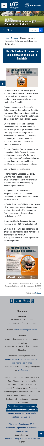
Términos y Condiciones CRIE (21, 424)
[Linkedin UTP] (28, 301)
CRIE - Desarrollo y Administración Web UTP (22, 438)
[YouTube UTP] (20, 301)
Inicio (7, 38)
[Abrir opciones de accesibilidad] (3, 83)
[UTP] (14, 5)
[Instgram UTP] (24, 301)
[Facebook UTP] (11, 301)
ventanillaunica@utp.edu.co (26, 410)
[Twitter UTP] (16, 301)
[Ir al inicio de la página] (41, 434)
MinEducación (23, 370)
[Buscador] (41, 30)
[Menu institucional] (4, 5)
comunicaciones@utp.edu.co (25, 330)
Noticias (14, 38)
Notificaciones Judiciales (22, 417)
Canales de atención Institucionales (22, 413)
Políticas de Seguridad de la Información (22, 428)
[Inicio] (41, 434)
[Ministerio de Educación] (33, 5)
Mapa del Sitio (22, 431)
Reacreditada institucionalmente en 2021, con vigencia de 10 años (22, 361)
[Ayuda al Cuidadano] (32, 301)
